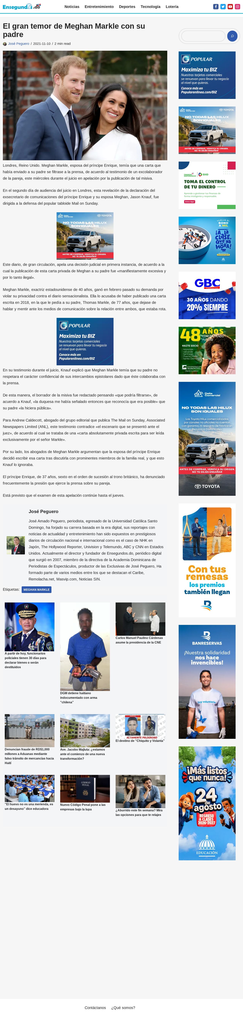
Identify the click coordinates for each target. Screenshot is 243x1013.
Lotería (172, 7)
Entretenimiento (99, 7)
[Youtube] (230, 6)
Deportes (127, 7)
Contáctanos (95, 1008)
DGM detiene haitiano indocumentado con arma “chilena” (78, 698)
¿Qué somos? (123, 1008)
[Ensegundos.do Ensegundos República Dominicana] (22, 6)
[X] (223, 6)
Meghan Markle (37, 589)
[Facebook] (216, 6)
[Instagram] (237, 6)
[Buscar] (232, 36)
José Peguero (18, 44)
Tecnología (150, 7)
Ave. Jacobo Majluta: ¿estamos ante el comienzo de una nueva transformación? (82, 754)
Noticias (72, 7)
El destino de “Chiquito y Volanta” (140, 740)
